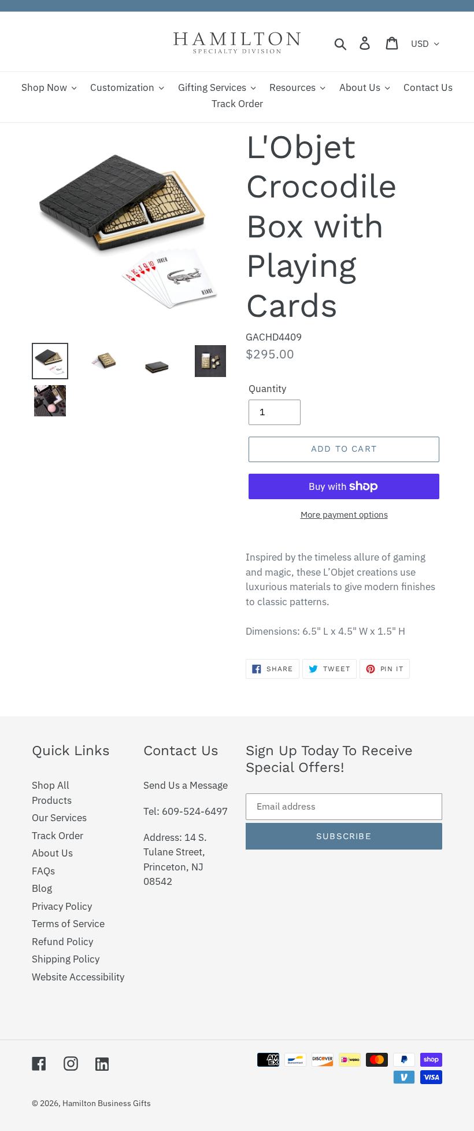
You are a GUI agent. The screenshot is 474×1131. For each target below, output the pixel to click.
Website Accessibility (78, 977)
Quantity (267, 388)
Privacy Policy (62, 906)
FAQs (43, 871)
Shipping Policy (65, 959)
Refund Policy (62, 941)
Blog (42, 888)
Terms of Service (68, 923)
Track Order (57, 835)
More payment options (344, 514)
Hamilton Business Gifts (106, 1103)
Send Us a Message (185, 785)
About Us (52, 853)
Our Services (59, 817)
